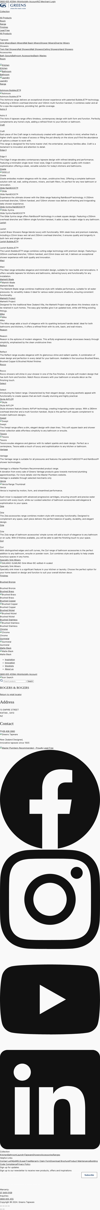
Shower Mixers (47, 43)
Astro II (3, 109)
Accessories (47, 1155)
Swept (3, 418)
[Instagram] (50, 948)
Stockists (9, 666)
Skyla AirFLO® (7, 399)
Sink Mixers (5, 43)
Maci (2, 260)
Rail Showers (24, 49)
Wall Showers (36, 49)
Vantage (4, 449)
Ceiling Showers (51, 49)
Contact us (5, 1161)
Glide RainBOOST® (9, 188)
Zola (2, 525)
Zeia (2, 506)
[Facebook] (50, 848)
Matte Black (5, 648)
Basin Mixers (17, 43)
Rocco (3, 364)
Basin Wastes (40, 55)
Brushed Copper (8, 601)
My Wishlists (20, 1)
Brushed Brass (7, 591)
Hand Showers (66, 49)
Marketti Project (7, 298)
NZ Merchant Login (46, 1)
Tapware (28, 1155)
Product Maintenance (79, 1161)
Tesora (3, 434)
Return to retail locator (11, 694)
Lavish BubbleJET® (9, 241)
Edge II (3, 150)
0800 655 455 (7, 1)
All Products (6, 18)
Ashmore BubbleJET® (10, 90)
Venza (3, 481)
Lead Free (5, 30)
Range (3, 24)
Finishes (4, 27)
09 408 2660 (9, 731)
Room (3, 21)
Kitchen (3, 1155)
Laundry (20, 1155)
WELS (18, 1161)
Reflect (3, 345)
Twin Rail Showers (9, 49)
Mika (2, 314)
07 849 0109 (6, 1192)
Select (3, 383)
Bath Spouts (6, 55)
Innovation (10, 663)
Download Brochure (59, 1161)
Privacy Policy (23, 1164)
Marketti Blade (7, 279)
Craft (2, 125)
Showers (37, 1155)
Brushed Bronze (7, 582)
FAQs (12, 1161)
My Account (31, 1)
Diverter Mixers (62, 43)
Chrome (4, 629)
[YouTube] (50, 1048)
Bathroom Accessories (23, 55)
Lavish (3, 222)
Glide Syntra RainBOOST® (12, 207)
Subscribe (89, 1175)
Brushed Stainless (8, 620)
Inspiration (10, 659)
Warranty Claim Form (40, 1161)
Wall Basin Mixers (31, 43)
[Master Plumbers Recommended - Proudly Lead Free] (26, 748)
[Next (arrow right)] (4, 1209)
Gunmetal (4, 638)
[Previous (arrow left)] (1, 1209)
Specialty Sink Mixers (10, 560)
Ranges (56, 1155)
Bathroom (12, 1155)
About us (9, 669)
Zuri (2, 541)
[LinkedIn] (50, 1148)
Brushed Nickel (7, 610)
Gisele (3, 169)
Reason (3, 330)
